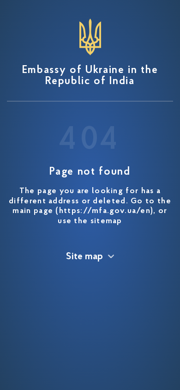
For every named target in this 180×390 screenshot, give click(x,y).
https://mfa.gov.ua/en (104, 211)
